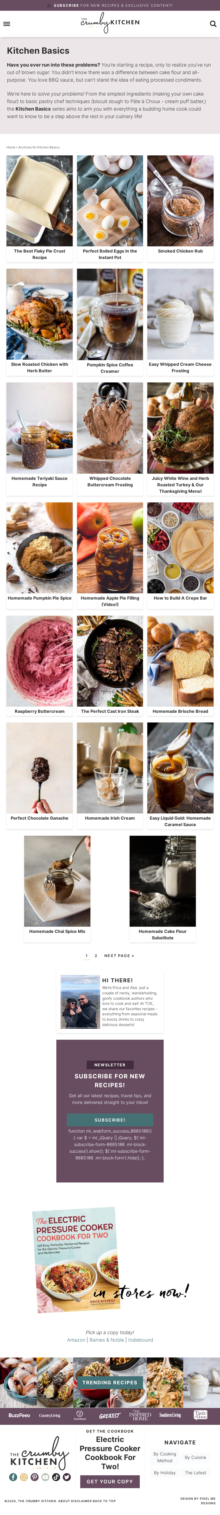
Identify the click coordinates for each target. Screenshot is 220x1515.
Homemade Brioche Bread (180, 711)
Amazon (76, 1340)
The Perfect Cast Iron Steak (110, 711)
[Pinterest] (35, 1477)
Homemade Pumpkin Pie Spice (40, 598)
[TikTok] (56, 1477)
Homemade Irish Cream (110, 818)
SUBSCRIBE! (110, 1120)
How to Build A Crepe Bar (180, 598)
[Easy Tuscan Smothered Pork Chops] (165, 1405)
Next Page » (119, 955)
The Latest (195, 1472)
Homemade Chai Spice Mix (57, 931)
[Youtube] (45, 1477)
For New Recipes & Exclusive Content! (113, 5)
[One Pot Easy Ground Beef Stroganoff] (91, 1405)
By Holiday (165, 1472)
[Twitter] (67, 1477)
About (64, 1501)
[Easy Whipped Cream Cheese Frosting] (201, 1405)
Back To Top (104, 1501)
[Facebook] (13, 1477)
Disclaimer (81, 1501)
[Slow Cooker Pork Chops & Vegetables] (128, 1405)
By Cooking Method (164, 1457)
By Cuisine (195, 1457)
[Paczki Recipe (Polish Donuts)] (18, 1405)
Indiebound (140, 1340)
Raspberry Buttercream (40, 711)
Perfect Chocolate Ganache (39, 818)
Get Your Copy (110, 1481)
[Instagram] (24, 1477)
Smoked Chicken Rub (180, 251)
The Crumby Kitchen (110, 23)
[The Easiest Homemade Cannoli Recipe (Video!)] (55, 1405)
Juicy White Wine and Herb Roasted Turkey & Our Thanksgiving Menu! (180, 485)
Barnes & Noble (107, 1340)
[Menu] (6, 24)
